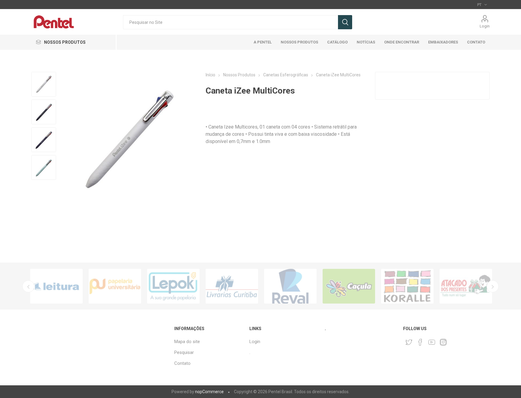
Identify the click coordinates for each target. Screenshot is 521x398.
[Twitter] (409, 342)
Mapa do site (187, 341)
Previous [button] (28, 286)
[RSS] (454, 340)
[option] (56, 286)
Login (485, 26)
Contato (182, 363)
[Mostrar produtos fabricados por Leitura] (56, 286)
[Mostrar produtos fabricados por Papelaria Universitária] (115, 286)
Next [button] (493, 286)
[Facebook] (420, 342)
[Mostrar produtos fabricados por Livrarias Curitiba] (232, 286)
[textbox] (230, 22)
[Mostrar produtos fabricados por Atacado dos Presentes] (466, 286)
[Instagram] (443, 342)
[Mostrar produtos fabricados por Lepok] (173, 286)
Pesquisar (345, 22)
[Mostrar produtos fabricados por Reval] (290, 286)
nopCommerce (209, 391)
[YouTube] (432, 342)
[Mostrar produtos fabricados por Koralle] (407, 286)
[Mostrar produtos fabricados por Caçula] (349, 286)
